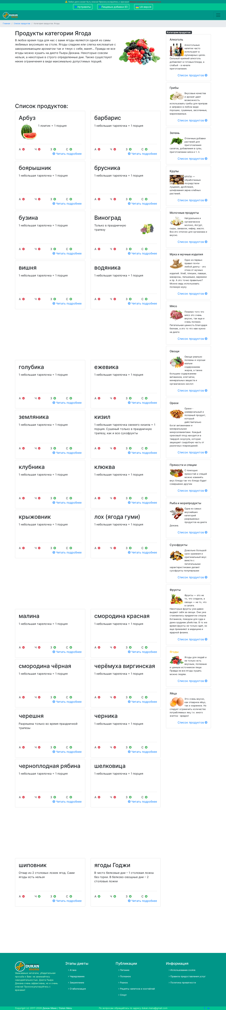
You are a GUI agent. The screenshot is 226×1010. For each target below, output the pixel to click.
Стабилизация (77, 988)
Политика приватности (183, 982)
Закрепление (76, 982)
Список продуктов (191, 75)
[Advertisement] (88, 85)
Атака (72, 970)
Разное (123, 982)
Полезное (125, 976)
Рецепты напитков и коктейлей (137, 988)
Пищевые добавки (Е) (114, 6)
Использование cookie (182, 970)
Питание (124, 970)
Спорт (123, 995)
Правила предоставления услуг (188, 976)
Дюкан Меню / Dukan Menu (57, 1008)
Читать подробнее (68, 153)
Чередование (76, 976)
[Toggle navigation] (218, 15)
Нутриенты (84, 6)
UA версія (145, 6)
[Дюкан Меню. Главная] (10, 15)
